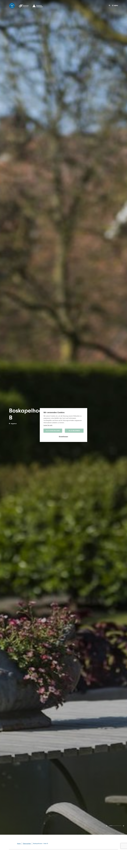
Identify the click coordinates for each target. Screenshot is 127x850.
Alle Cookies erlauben (53, 430)
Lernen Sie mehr (48, 425)
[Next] (123, 826)
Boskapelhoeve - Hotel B (40, 843)
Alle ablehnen (74, 430)
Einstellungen (63, 436)
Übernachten (27, 843)
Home (19, 843)
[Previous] (106, 826)
